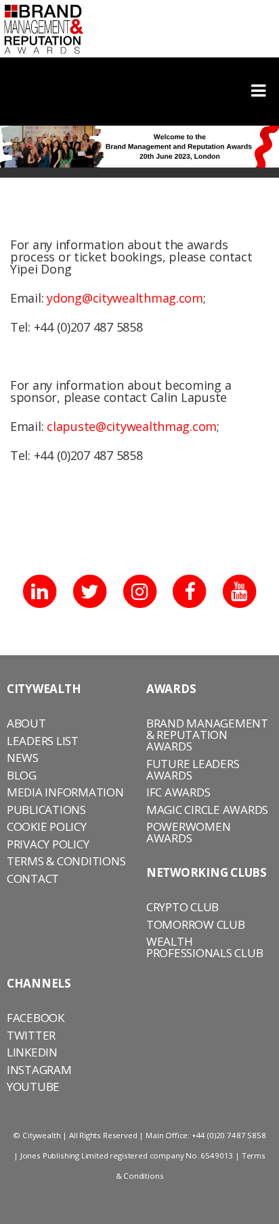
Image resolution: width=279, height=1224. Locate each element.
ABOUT (26, 723)
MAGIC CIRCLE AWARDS (207, 809)
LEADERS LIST (43, 740)
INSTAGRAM (39, 1069)
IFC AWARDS (178, 792)
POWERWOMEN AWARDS (188, 832)
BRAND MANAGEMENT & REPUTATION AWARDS (207, 734)
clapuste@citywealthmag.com (132, 426)
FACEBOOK (35, 1017)
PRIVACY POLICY (48, 844)
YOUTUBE (33, 1086)
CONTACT (33, 878)
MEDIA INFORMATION (65, 792)
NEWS (23, 757)
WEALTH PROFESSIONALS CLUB (204, 947)
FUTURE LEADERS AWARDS (192, 769)
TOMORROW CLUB (195, 924)
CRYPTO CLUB (182, 907)
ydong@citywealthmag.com (125, 298)
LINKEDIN (32, 1052)
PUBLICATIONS (46, 809)
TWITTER (31, 1035)
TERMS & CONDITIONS (66, 861)
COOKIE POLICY (47, 826)
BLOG (22, 775)
